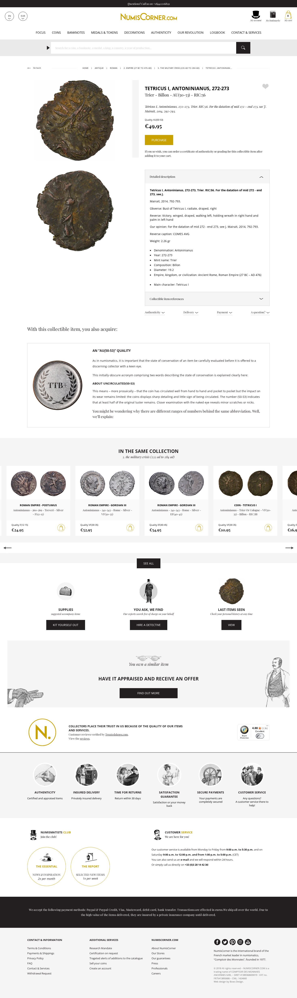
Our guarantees (161, 958)
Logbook (217, 32)
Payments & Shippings (40, 953)
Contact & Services (246, 32)
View (231, 625)
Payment (223, 312)
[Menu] (267, 726)
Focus (40, 32)
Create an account (100, 968)
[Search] (243, 48)
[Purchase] (61, 528)
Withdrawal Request (39, 973)
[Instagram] (240, 942)
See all (148, 563)
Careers (156, 973)
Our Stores (158, 953)
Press (155, 963)
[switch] (260, 736)
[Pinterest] (232, 942)
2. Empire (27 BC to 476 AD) (138, 68)
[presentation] (7, 547)
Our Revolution (190, 32)
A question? (258, 312)
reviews (85, 738)
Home (85, 68)
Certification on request (104, 953)
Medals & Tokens (104, 32)
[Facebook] (217, 942)
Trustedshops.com (116, 734)
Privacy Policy (35, 958)
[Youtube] (248, 942)
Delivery (189, 312)
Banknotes (76, 32)
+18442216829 (161, 3)
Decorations (134, 32)
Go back (37, 68)
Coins (56, 32)
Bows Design (236, 981)
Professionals (159, 968)
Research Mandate (101, 948)
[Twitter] (225, 942)
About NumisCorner (164, 948)
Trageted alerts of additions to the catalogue (116, 958)
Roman (113, 68)
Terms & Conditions (39, 948)
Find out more (148, 693)
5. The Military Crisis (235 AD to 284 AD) (178, 68)
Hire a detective (149, 625)
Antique (99, 68)
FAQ (29, 963)
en (9, 15)
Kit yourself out (65, 625)
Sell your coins (98, 963)
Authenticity (161, 32)
